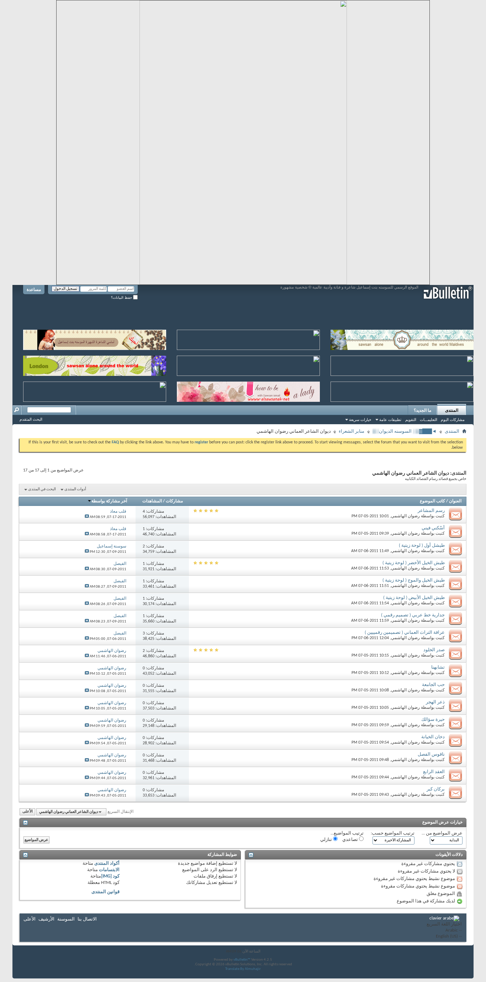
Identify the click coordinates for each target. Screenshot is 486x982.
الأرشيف (46, 919)
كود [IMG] (110, 876)
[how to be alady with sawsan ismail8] (248, 390)
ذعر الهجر (435, 702)
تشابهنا (438, 667)
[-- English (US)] (444, 937)
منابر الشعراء (351, 431)
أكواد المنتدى (107, 863)
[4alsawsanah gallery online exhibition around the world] (402, 364)
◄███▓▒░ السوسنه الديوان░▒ (405, 431)
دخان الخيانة (433, 737)
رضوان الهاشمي (405, 516)
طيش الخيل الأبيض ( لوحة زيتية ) (414, 597)
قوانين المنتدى (105, 892)
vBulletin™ (241, 960)
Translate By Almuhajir (243, 969)
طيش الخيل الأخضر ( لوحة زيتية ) (413, 563)
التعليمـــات (428, 419)
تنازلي (326, 839)
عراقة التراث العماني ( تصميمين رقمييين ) (405, 632)
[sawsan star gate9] (94, 390)
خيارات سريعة (360, 419)
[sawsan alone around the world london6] (94, 364)
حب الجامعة (433, 684)
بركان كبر (436, 789)
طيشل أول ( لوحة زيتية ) (422, 545)
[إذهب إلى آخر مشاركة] (87, 517)
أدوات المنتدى (75, 489)
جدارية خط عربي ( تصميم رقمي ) (413, 615)
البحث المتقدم (31, 419)
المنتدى (451, 410)
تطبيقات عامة (390, 419)
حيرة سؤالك (433, 719)
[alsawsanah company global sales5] (248, 364)
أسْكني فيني (433, 528)
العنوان (455, 501)
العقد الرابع (434, 772)
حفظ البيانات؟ (122, 298)
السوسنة (66, 919)
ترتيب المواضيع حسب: (392, 833)
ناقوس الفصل (431, 754)
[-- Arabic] (444, 931)
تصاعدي (350, 839)
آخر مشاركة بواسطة (109, 501)
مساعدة (34, 289)
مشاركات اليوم (453, 419)
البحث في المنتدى (42, 489)
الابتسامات (109, 870)
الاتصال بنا (87, 919)
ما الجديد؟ (422, 410)
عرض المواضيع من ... (442, 833)
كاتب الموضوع (432, 501)
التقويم (410, 419)
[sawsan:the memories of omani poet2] (248, 338)
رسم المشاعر (431, 510)
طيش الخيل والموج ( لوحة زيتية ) (413, 580)
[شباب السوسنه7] (402, 390)
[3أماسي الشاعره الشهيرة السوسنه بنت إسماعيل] (94, 338)
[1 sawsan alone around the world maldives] (402, 338)
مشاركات (174, 501)
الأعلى (27, 812)
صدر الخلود (434, 650)
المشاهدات (152, 501)
